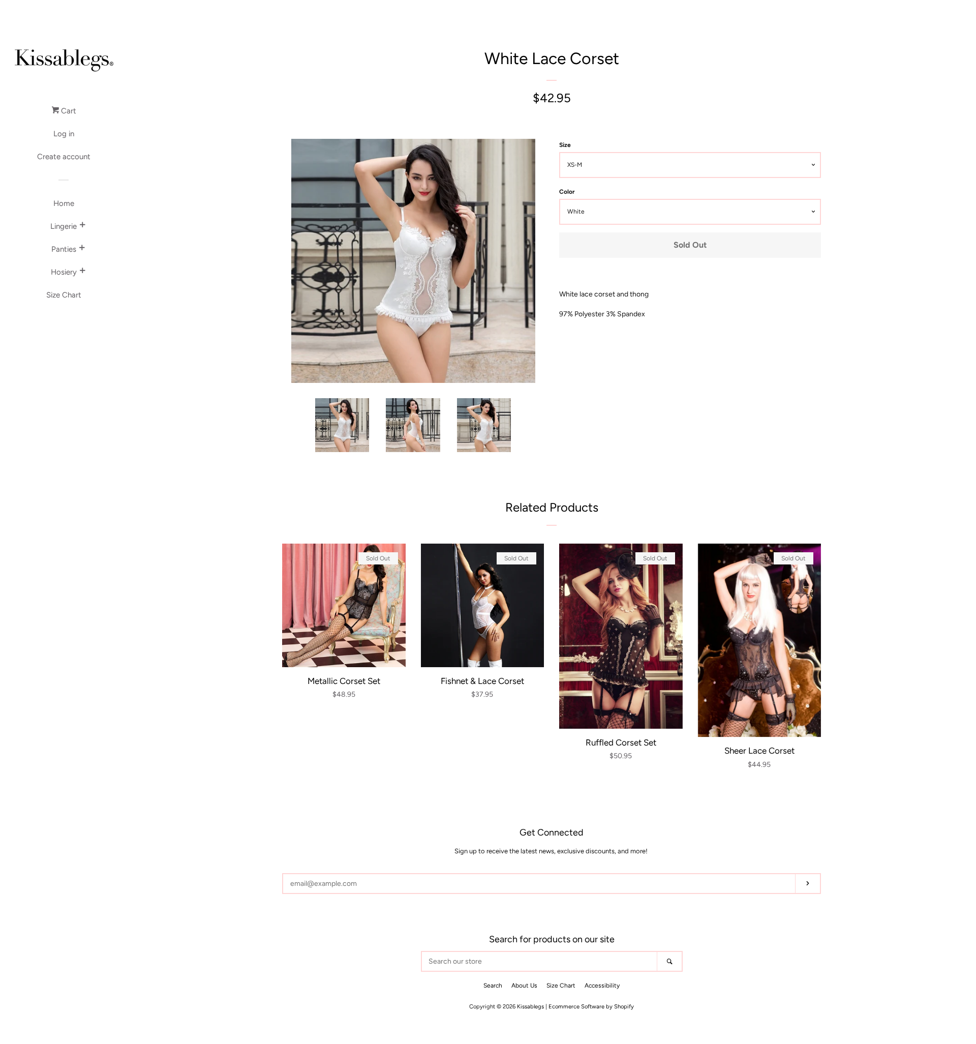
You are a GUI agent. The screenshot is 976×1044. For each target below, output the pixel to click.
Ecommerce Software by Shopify (591, 1006)
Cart (67, 110)
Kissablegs (530, 1006)
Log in (63, 133)
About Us (524, 985)
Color (567, 191)
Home (63, 203)
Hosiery (64, 272)
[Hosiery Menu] (82, 272)
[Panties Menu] (81, 249)
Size (565, 144)
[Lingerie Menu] (82, 226)
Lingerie (63, 226)
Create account (63, 156)
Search (492, 985)
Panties (63, 249)
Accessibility (602, 985)
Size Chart (63, 295)
